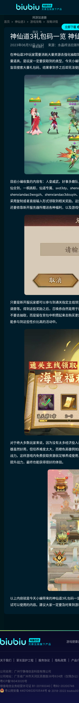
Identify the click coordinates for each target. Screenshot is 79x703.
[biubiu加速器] (39, 7)
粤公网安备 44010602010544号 (25, 690)
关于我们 (5, 660)
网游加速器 (39, 17)
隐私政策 (60, 660)
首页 (7, 21)
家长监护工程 (24, 660)
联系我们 (38, 46)
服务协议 (44, 660)
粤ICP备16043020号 (13, 681)
